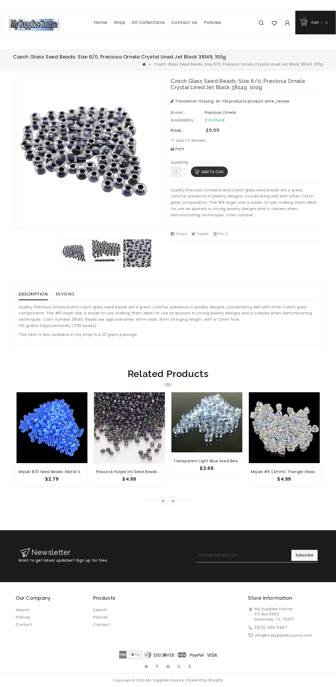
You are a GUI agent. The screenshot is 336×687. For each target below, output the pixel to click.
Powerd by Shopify (205, 680)
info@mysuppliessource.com (283, 635)
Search (23, 610)
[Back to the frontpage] (144, 64)
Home (100, 22)
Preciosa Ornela (220, 112)
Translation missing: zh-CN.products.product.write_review (232, 101)
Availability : (183, 120)
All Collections (148, 22)
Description (33, 294)
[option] (75, 253)
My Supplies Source (165, 680)
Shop (119, 22)
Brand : (178, 112)
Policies (212, 22)
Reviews (65, 294)
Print (179, 149)
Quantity (179, 162)
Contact (24, 624)
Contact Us (184, 22)
